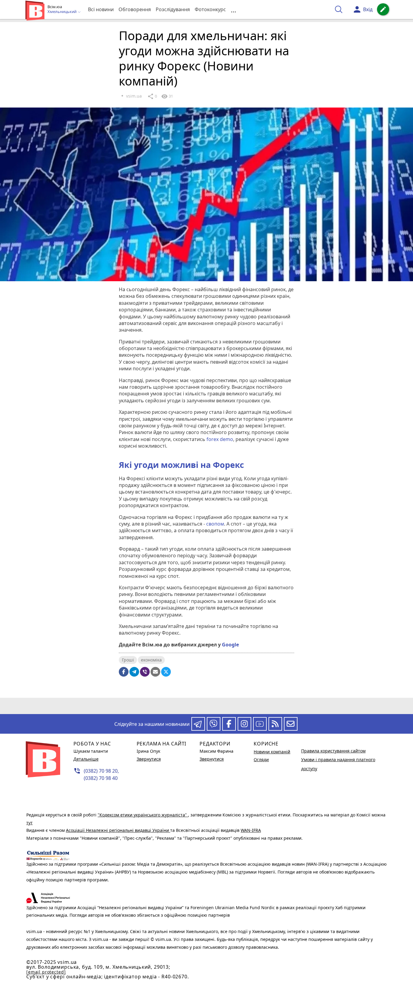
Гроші (128, 660)
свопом (215, 523)
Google (230, 644)
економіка (151, 660)
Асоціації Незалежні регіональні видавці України (118, 830)
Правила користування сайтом (333, 751)
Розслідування (173, 9)
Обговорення (135, 9)
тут (29, 823)
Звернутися (149, 759)
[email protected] (46, 972)
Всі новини (101, 9)
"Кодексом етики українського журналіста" (143, 815)
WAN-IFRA (251, 830)
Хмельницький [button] (62, 11)
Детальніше (86, 759)
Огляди (261, 759)
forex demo (220, 439)
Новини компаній (272, 752)
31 (167, 96)
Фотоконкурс (210, 9)
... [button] (233, 9)
